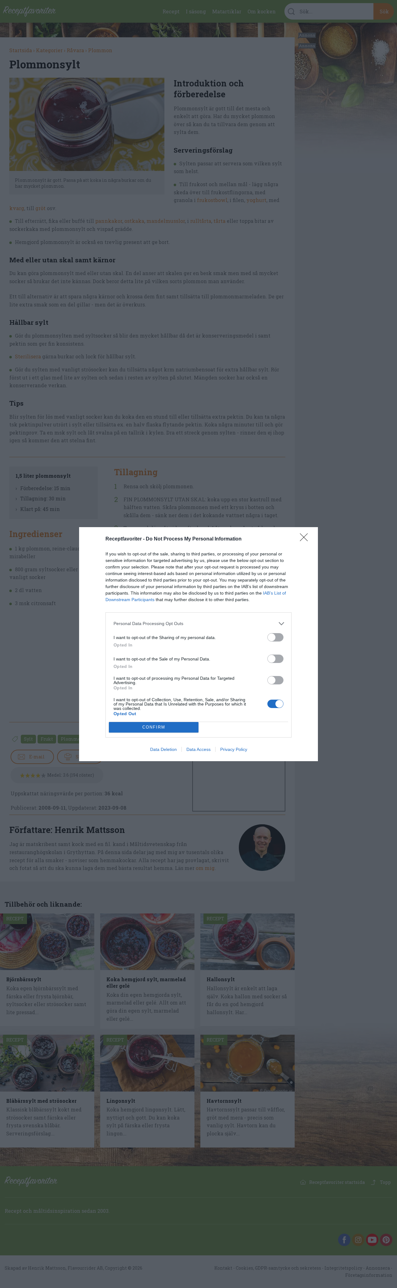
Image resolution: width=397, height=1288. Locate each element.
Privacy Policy (233, 749)
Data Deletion (163, 749)
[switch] (275, 637)
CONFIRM (153, 727)
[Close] (306, 539)
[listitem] (198, 623)
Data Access (198, 749)
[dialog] (198, 644)
